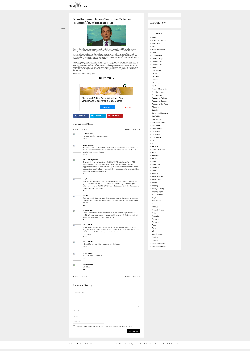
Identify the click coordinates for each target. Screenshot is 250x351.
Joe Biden (155, 146)
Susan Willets (88, 210)
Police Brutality (157, 177)
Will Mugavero (88, 196)
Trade (154, 225)
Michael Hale (88, 225)
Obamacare (156, 164)
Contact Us (138, 344)
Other (154, 171)
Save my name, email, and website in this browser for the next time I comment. (105, 326)
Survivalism (156, 216)
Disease (155, 68)
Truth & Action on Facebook (152, 344)
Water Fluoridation (158, 243)
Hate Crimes (156, 119)
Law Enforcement (158, 149)
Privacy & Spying (158, 189)
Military (154, 158)
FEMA (154, 86)
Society (154, 213)
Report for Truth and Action (171, 344)
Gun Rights (156, 116)
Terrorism (155, 219)
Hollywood (156, 125)
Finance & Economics (159, 89)
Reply (85, 138)
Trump (154, 228)
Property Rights (157, 192)
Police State (156, 180)
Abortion (155, 37)
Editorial (155, 74)
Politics (154, 183)
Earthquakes (156, 71)
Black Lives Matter (158, 50)
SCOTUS (155, 207)
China (154, 53)
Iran (153, 140)
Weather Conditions (159, 246)
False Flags (156, 83)
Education (155, 77)
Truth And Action (74, 344)
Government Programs (160, 113)
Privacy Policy (129, 344)
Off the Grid (156, 168)
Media (154, 152)
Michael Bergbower (90, 160)
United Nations (157, 234)
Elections (155, 80)
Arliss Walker (88, 253)
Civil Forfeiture (157, 56)
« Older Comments (80, 129)
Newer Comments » (132, 129)
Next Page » (106, 78)
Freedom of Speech (159, 101)
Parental (155, 174)
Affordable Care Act (159, 40)
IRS (153, 143)
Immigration (156, 131)
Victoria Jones (88, 134)
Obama (154, 161)
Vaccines (155, 237)
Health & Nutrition (158, 122)
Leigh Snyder (88, 179)
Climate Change (157, 59)
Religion (155, 198)
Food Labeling (157, 95)
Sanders (155, 204)
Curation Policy (118, 344)
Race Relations (157, 195)
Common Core (157, 62)
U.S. (153, 231)
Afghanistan (156, 43)
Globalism (155, 110)
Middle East (156, 155)
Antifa (154, 47)
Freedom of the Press (160, 104)
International (156, 137)
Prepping (155, 186)
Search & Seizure (158, 210)
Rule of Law (156, 201)
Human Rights (157, 128)
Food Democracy (158, 92)
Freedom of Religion (159, 98)
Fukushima (155, 107)
